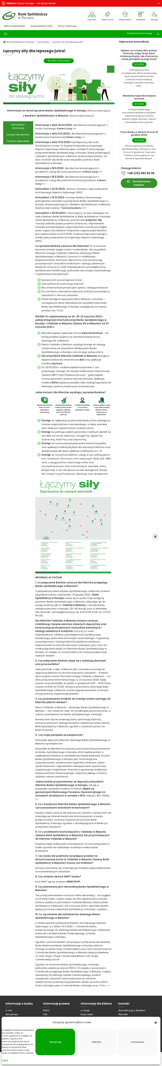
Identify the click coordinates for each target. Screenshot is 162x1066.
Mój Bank (141, 19)
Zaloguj (154, 19)
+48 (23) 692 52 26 (140, 173)
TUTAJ (59, 310)
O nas (9, 1010)
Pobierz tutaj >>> (75, 137)
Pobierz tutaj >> (91, 171)
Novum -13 (96, 451)
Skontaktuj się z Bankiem (131, 1010)
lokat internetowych (76, 466)
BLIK (105, 432)
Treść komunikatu (71, 208)
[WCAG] (155, 536)
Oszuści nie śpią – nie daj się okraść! (31, 3)
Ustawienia (137, 1042)
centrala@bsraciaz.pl (63, 612)
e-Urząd (85, 1010)
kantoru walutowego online (73, 462)
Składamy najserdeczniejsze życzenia (139, 97)
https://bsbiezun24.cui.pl (71, 375)
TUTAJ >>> (104, 985)
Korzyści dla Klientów (18, 134)
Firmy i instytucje (67, 26)
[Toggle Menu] (5, 34)
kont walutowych (83, 458)
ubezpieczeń (101, 473)
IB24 (81, 359)
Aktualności (12, 1014)
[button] (155, 1022)
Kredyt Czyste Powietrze (60, 473)
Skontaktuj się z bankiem (141, 183)
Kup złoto (91, 19)
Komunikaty (64, 60)
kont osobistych (50, 458)
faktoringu (81, 473)
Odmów (96, 1042)
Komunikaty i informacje (18, 126)
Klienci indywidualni (14, 26)
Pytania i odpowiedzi (18, 141)
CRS (45, 1014)
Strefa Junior (108, 19)
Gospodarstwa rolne (41, 26)
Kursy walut (87, 1014)
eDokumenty (125, 19)
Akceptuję (55, 1042)
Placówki (123, 1014)
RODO (46, 1010)
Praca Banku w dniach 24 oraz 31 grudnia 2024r (139, 133)
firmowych (67, 458)
